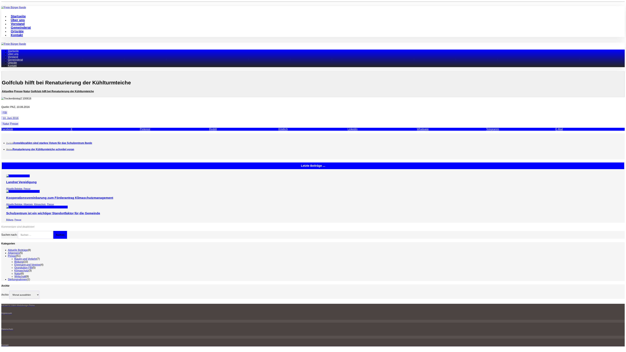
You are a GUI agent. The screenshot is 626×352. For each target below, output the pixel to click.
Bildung (9, 220)
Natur (6, 123)
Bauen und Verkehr (25, 258)
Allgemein (28, 204)
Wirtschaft (20, 276)
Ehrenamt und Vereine (27, 264)
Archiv (5, 294)
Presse (14, 123)
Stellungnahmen (17, 279)
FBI (5, 112)
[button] (36, 129)
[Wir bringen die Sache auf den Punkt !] (13, 44)
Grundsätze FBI (23, 267)
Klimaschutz (40, 204)
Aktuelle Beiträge (14, 188)
